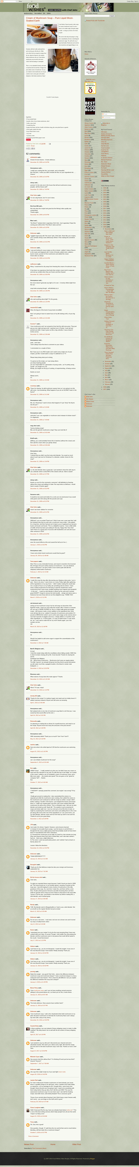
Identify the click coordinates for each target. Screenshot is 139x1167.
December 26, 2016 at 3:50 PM (39, 1020)
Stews (86, 244)
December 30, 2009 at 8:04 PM (39, 214)
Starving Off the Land (107, 170)
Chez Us (103, 141)
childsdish (33, 157)
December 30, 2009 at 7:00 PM (39, 189)
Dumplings (88, 168)
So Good (103, 168)
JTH (31, 824)
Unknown (33, 233)
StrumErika (104, 174)
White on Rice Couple (107, 176)
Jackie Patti (34, 1080)
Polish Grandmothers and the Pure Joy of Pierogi (109, 313)
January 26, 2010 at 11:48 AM (39, 555)
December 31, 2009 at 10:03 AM (40, 432)
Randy (32, 904)
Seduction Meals (106, 164)
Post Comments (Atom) (39, 1148)
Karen (32, 930)
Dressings (88, 162)
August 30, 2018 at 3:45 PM (38, 1074)
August (107, 368)
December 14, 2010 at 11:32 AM (40, 679)
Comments (106, 117)
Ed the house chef (36, 877)
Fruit (86, 174)
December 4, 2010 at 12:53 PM (39, 668)
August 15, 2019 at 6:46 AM (38, 1116)
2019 (105, 204)
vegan (86, 251)
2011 (104, 222)
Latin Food (88, 195)
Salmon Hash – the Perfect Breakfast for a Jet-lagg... (109, 297)
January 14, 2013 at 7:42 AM (39, 871)
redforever (33, 264)
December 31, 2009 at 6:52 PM (39, 488)
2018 (105, 206)
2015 (105, 213)
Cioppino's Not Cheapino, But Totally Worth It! (109, 247)
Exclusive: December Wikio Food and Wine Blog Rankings (109, 347)
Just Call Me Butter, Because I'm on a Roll (108, 254)
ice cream (87, 187)
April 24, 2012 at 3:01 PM (37, 715)
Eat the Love (105, 146)
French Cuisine (89, 172)
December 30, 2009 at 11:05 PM (40, 291)
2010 (105, 224)
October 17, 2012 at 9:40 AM (39, 782)
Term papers (34, 561)
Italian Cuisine (89, 191)
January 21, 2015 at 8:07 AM (39, 994)
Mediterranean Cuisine (91, 199)
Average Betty (105, 137)
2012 (105, 220)
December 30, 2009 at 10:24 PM (40, 258)
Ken (31, 768)
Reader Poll (88, 219)
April (106, 377)
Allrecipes (104, 132)
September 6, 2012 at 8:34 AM (39, 762)
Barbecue (87, 129)
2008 (105, 387)
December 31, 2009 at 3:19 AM (39, 407)
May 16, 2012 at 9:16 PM (37, 739)
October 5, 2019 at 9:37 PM (38, 1132)
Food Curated (105, 148)
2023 (105, 194)
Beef (86, 131)
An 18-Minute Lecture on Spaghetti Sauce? (108, 339)
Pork (86, 213)
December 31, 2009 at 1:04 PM (39, 461)
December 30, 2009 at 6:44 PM (39, 176)
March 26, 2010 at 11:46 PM (38, 626)
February (108, 382)
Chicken (87, 152)
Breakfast (87, 139)
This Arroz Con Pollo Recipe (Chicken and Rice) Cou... (109, 332)
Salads (87, 225)
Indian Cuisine (89, 189)
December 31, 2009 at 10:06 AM (40, 445)
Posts (105, 114)
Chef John (33, 195)
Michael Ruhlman (106, 159)
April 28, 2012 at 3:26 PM (37, 728)
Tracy (32, 1122)
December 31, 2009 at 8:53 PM (39, 534)
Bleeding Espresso (106, 139)
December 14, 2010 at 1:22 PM (39, 690)
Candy (87, 145)
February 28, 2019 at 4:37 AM (39, 1101)
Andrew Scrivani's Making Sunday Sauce (108, 134)
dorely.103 (33, 696)
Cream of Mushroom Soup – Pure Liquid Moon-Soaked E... (109, 239)
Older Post (76, 1144)
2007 (105, 389)
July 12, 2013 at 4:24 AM (37, 924)
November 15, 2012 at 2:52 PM (39, 848)
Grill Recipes (88, 182)
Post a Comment (33, 1136)
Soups (33, 146)
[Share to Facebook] (32, 148)
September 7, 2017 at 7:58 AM (39, 1063)
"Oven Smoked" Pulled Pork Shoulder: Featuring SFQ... (109, 355)
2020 (105, 201)
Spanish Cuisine (89, 240)
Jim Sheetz (90, 399)
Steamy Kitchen (106, 172)
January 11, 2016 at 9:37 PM (39, 1005)
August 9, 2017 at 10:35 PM (38, 1051)
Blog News (88, 133)
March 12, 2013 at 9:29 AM (38, 911)
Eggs (86, 170)
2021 (105, 199)
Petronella (33, 721)
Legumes (87, 197)
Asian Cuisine (89, 127)
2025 (105, 190)
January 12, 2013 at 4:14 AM (39, 859)
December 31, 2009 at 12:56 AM (40, 334)
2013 (105, 217)
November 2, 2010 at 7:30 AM (39, 643)
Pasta (86, 205)
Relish (86, 221)
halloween (88, 185)
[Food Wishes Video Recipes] (108, 125)
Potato (87, 217)
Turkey (87, 249)
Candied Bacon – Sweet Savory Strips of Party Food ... (109, 265)
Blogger (92, 1158)
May (106, 375)
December (108, 229)
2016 (105, 211)
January (107, 384)
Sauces (87, 229)
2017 (105, 208)
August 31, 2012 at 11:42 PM (39, 751)
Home (52, 1144)
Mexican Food (89, 203)
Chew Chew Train (108, 318)
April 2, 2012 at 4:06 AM (37, 702)
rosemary (33, 386)
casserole (87, 148)
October (107, 363)
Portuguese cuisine (90, 215)
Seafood (87, 231)
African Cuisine (89, 123)
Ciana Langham (35, 1107)
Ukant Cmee (90, 401)
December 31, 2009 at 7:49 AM (39, 420)
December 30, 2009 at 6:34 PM (39, 162)
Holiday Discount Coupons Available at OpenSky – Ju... (109, 324)
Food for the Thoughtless (105, 150)
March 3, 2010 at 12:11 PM (38, 597)
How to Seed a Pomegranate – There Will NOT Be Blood (109, 290)
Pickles (87, 207)
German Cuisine (89, 176)
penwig (32, 971)
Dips (86, 160)
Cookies (87, 156)
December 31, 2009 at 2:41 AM (39, 394)
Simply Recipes (105, 166)
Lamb (86, 193)
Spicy (86, 242)
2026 (105, 188)
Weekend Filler (89, 256)
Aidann (32, 946)
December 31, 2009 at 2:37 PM (39, 474)
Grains (87, 180)
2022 (105, 197)
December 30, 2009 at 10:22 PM (40, 242)
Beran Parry (34, 988)
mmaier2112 (34, 307)
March (107, 379)
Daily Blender (105, 143)
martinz (32, 744)
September (108, 366)
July (106, 370)
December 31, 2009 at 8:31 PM (39, 512)
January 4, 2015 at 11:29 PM (39, 982)
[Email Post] (49, 143)
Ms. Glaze (104, 161)
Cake (86, 143)
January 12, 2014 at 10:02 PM (39, 953)
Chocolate (88, 154)
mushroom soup (39, 990)
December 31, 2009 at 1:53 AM (39, 380)
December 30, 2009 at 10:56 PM (40, 274)
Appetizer (87, 125)
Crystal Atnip (34, 1026)
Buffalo (87, 141)
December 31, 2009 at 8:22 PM (39, 501)
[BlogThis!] (29, 148)
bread (86, 135)
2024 (105, 192)
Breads (87, 137)
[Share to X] (30, 148)
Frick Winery (105, 153)
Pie (86, 209)
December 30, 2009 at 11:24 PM (40, 301)
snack (86, 235)
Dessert (87, 158)
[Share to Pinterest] (34, 148)
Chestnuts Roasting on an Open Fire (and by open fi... (109, 305)
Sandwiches (88, 227)
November (108, 361)
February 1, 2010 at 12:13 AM (39, 572)
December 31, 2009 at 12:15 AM (40, 318)
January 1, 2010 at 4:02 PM (38, 544)
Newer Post (29, 1144)
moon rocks (62, 1072)
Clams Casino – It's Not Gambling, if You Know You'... (109, 280)
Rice (86, 223)
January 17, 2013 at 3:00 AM (39, 898)
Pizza (86, 211)
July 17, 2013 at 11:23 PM (38, 940)
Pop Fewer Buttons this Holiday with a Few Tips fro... (109, 272)
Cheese (87, 150)
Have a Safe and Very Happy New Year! (109, 232)
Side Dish (87, 233)
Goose (87, 178)
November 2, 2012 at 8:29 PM (39, 818)
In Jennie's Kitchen (106, 157)
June (106, 373)
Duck (86, 166)
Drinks (86, 164)
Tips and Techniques (91, 246)
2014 (105, 215)
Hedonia (103, 155)
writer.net (69, 1110)
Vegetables (88, 253)
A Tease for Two (109, 285)
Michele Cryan (35, 1056)
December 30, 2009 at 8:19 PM (39, 227)
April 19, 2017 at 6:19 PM (37, 1034)
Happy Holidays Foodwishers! (109, 259)
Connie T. (33, 324)
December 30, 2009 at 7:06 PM (39, 200)
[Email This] (27, 148)
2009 (105, 227)
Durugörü (33, 864)
